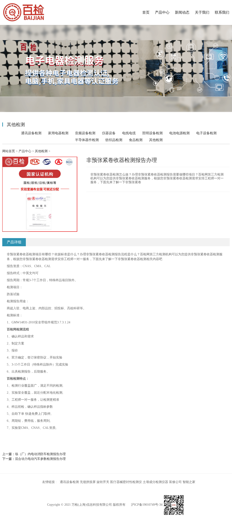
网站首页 (8, 151)
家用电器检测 (58, 133)
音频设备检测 (85, 133)
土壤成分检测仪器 (155, 482)
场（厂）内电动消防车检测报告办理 (40, 454)
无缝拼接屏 (88, 482)
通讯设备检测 (31, 133)
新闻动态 (182, 12)
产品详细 (14, 242)
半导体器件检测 (87, 140)
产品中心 (162, 12)
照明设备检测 (152, 133)
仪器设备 (109, 133)
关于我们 (202, 12)
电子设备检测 (206, 133)
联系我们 (222, 12)
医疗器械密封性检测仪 (126, 482)
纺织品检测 (113, 140)
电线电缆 (129, 133)
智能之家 (189, 482)
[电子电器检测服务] (22, 12)
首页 (146, 12)
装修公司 (175, 482)
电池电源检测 (179, 133)
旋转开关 (103, 482)
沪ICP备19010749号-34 (146, 505)
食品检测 (136, 140)
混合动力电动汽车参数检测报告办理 (40, 459)
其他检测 (156, 140)
